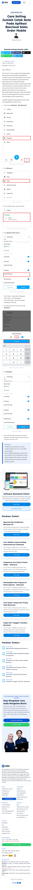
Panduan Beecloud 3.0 (22, 809)
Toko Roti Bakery (6, 805)
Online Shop (20, 799)
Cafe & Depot (20, 795)
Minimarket (4, 809)
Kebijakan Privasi (6, 833)
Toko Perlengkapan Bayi (8, 811)
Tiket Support (5, 829)
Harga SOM (5, 795)
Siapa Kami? (5, 823)
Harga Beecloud (6, 791)
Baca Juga (16, 535)
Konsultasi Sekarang (16, 720)
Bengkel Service (6, 807)
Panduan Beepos (21, 811)
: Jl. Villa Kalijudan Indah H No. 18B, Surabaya (15, 862)
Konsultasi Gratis (16, 508)
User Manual (20, 813)
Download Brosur (9, 799)
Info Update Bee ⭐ (21, 817)
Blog (18, 805)
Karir (3, 825)
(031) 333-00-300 (15, 851)
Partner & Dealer (6, 831)
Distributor (19, 789)
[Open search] (30, 2)
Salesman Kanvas (21, 791)
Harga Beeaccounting (7, 789)
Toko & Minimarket (21, 793)
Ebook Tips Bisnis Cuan (22, 815)
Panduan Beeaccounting (23, 807)
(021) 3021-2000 (6, 851)
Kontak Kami (5, 827)
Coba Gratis (16, 504)
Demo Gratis (16, 2)
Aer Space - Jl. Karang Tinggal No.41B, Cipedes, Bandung (16, 864)
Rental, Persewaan (6, 813)
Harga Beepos (5, 793)
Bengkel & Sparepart (22, 797)
